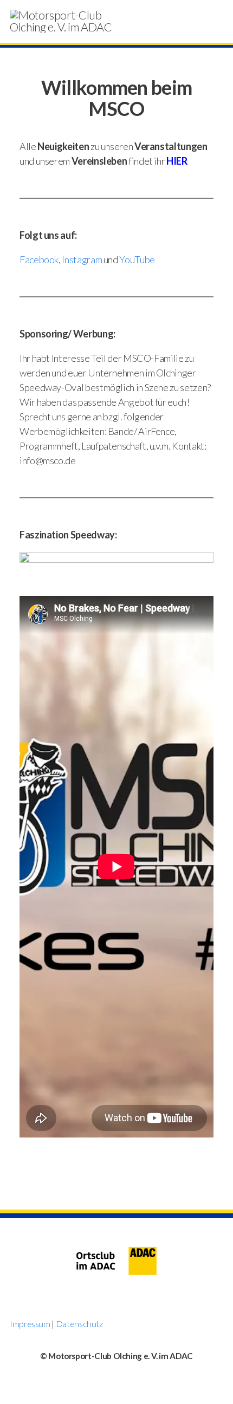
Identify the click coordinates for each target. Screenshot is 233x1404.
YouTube (136, 259)
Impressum (30, 1323)
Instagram (82, 259)
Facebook (39, 259)
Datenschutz (79, 1323)
